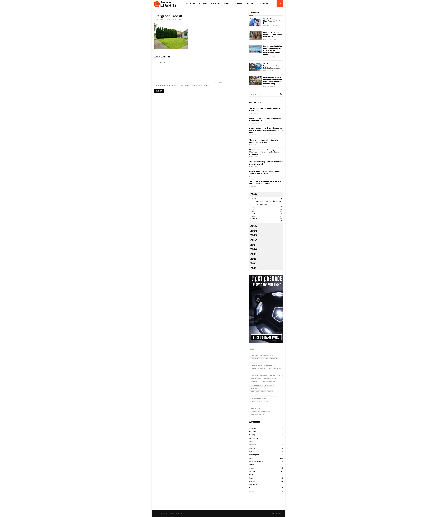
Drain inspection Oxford (259, 375)
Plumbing (252, 481)
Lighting (249, 3)
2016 (253, 268)
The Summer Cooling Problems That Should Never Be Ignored (266, 163)
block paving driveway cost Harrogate (264, 359)
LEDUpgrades (255, 388)
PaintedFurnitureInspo (258, 398)
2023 (253, 235)
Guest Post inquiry (276, 513)
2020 (253, 249)
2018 (253, 258)
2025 (253, 225)
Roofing (251, 491)
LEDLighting (268, 385)
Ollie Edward (159, 19)
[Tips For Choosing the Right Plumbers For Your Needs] (255, 22)
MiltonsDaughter (256, 395)
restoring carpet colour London (262, 405)
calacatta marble (257, 362)
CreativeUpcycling (275, 369)
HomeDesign (254, 382)
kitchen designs (256, 385)
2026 (253, 194)
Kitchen (251, 468)
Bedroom (252, 431)
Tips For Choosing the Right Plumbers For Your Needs (272, 21)
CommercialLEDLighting (258, 369)
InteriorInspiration (268, 382)
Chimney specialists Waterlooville (262, 365)
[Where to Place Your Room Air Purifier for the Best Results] (255, 35)
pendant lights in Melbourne (260, 402)
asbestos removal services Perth (262, 355)
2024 (253, 230)
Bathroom (252, 428)
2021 (253, 244)
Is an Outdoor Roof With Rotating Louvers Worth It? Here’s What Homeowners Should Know (272, 50)
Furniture (215, 3)
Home (226, 3)
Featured (252, 445)
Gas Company (254, 454)
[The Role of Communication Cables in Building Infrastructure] (255, 67)
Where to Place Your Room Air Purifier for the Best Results (272, 34)
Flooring (203, 3)
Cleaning (252, 435)
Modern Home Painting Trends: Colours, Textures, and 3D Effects (264, 172)
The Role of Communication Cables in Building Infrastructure (273, 66)
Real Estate (253, 484)
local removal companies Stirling (262, 392)
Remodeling (263, 3)
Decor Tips (190, 3)
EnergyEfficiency (275, 375)
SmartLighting (255, 408)
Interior (238, 3)
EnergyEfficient (256, 379)
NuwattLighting (271, 395)
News (251, 478)
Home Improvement (256, 461)
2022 (253, 239)
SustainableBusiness (257, 415)
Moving (251, 474)
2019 (253, 253)
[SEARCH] (280, 94)
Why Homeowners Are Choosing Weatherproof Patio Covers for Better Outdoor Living (272, 80)
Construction (253, 438)
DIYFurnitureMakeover (258, 372)
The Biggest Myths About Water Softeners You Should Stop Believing (265, 182)
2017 (253, 263)
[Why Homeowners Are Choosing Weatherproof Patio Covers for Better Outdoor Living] (255, 80)
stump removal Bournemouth (260, 412)
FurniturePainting (270, 379)
